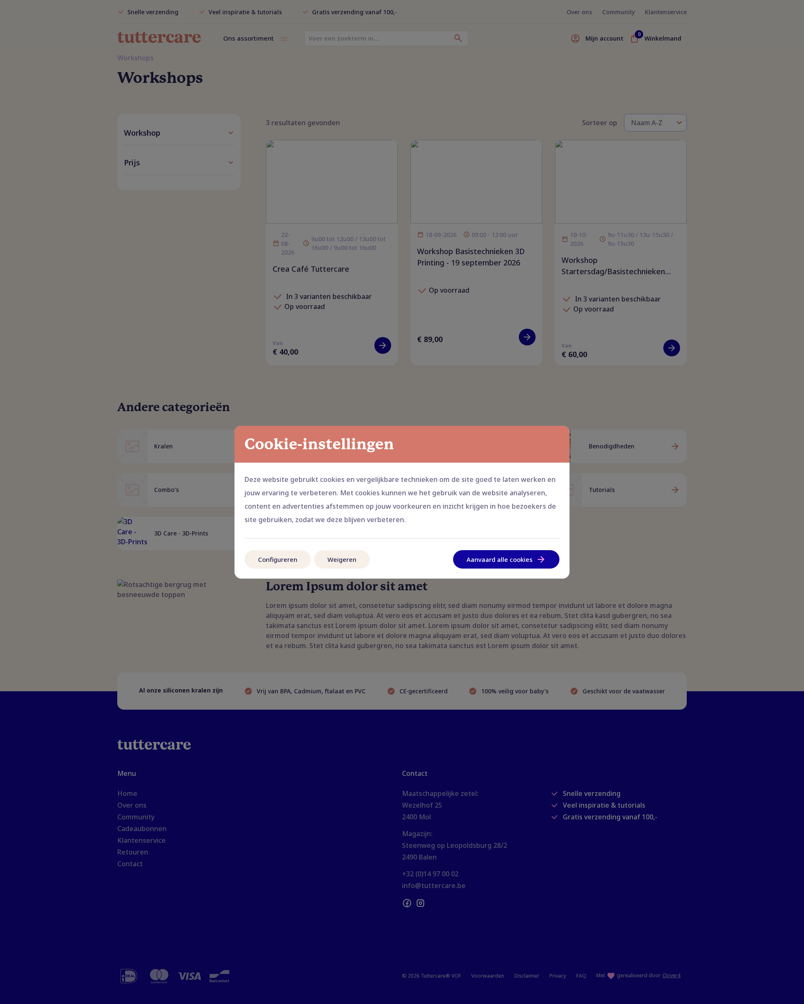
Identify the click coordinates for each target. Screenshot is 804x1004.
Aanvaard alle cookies (499, 559)
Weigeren (341, 559)
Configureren (277, 559)
